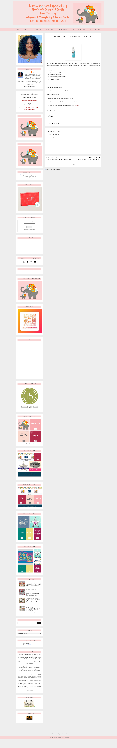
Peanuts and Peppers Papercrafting (60, 733)
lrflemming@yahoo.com (29, 105)
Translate (34, 644)
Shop (25, 29)
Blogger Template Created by (58, 737)
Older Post (89, 159)
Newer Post (58, 159)
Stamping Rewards (95, 29)
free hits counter (29, 720)
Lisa (33, 72)
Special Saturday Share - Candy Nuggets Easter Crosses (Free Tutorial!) (33, 583)
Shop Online (33, 178)
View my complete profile (29, 86)
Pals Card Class (36, 29)
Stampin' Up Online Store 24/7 (29, 97)
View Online (26, 178)
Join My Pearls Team (79, 29)
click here (77, 105)
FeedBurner (32, 229)
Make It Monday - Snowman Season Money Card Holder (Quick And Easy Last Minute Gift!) (32, 592)
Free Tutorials (63, 29)
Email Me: (29, 103)
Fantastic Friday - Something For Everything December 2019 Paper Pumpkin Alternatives (33, 608)
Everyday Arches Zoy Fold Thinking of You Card (33, 599)
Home (18, 29)
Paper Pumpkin (50, 29)
